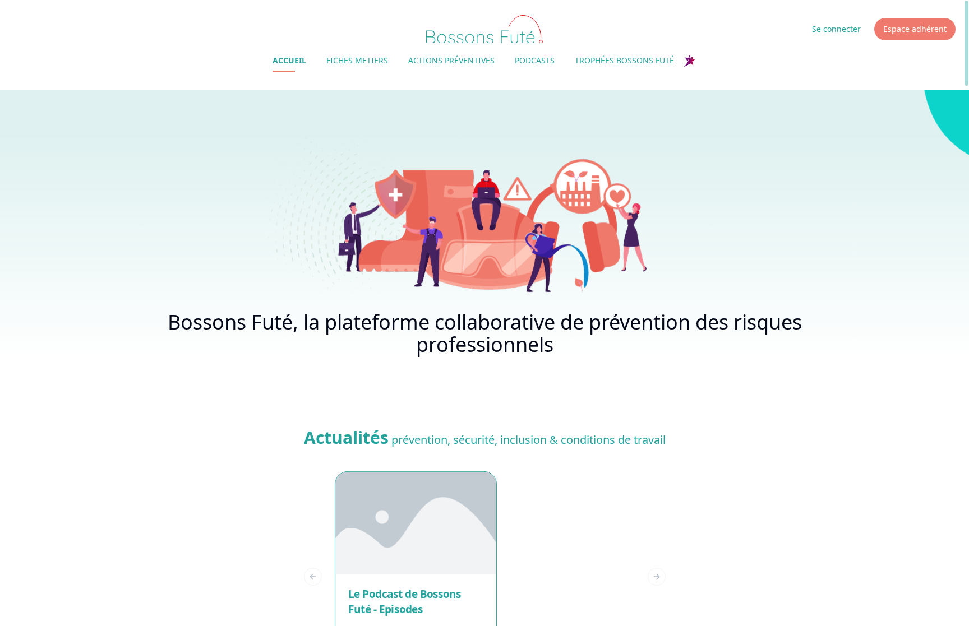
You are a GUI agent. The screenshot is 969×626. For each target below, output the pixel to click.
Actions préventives (451, 60)
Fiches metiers (357, 60)
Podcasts (535, 60)
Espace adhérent (915, 29)
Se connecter (836, 29)
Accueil (289, 60)
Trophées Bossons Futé (624, 60)
